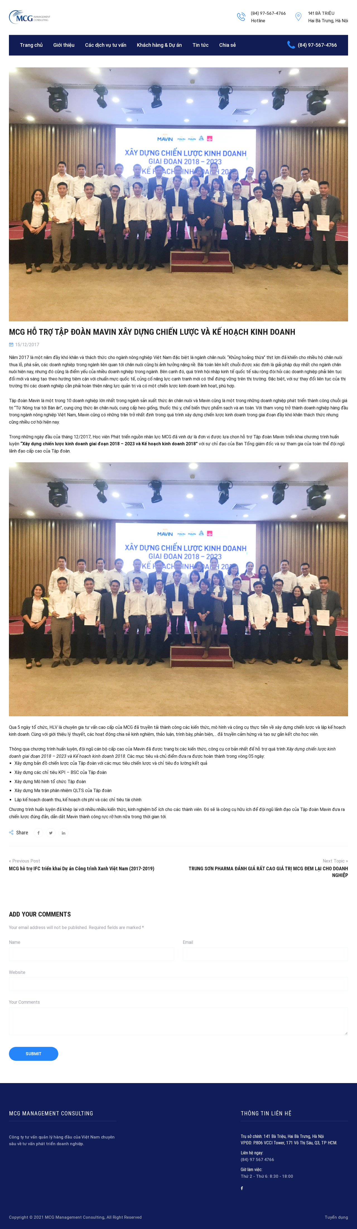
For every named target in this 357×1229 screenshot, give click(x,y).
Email (188, 942)
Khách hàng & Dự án (159, 45)
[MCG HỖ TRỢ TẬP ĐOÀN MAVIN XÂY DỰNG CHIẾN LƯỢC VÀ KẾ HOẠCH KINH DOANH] (38, 833)
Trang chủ (31, 45)
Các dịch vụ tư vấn (105, 45)
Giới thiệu (63, 45)
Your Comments (24, 1002)
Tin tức (200, 45)
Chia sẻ (227, 45)
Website (17, 972)
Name (14, 942)
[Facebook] (242, 1188)
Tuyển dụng (336, 1217)
